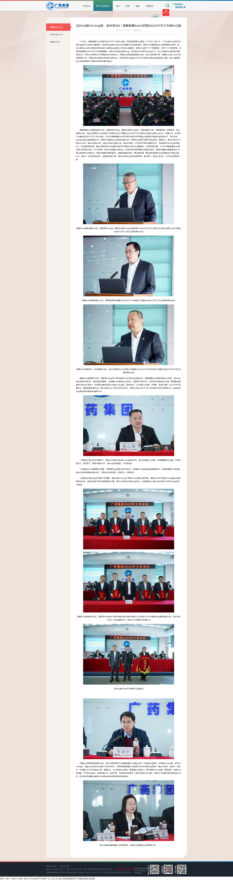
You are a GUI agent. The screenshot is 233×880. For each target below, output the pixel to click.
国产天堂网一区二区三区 (47, 878)
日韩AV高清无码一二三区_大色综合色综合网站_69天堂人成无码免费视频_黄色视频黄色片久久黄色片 (43, 875)
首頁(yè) (86, 6)
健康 (138, 6)
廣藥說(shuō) (56, 27)
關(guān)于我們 (51, 866)
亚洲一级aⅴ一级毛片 (9, 878)
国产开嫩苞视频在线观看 (84, 878)
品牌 (128, 6)
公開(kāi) (149, 6)
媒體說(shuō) (55, 42)
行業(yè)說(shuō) (56, 34)
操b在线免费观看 (65, 878)
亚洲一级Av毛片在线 (27, 878)
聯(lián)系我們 (64, 866)
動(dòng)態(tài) (103, 6)
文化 (118, 6)
